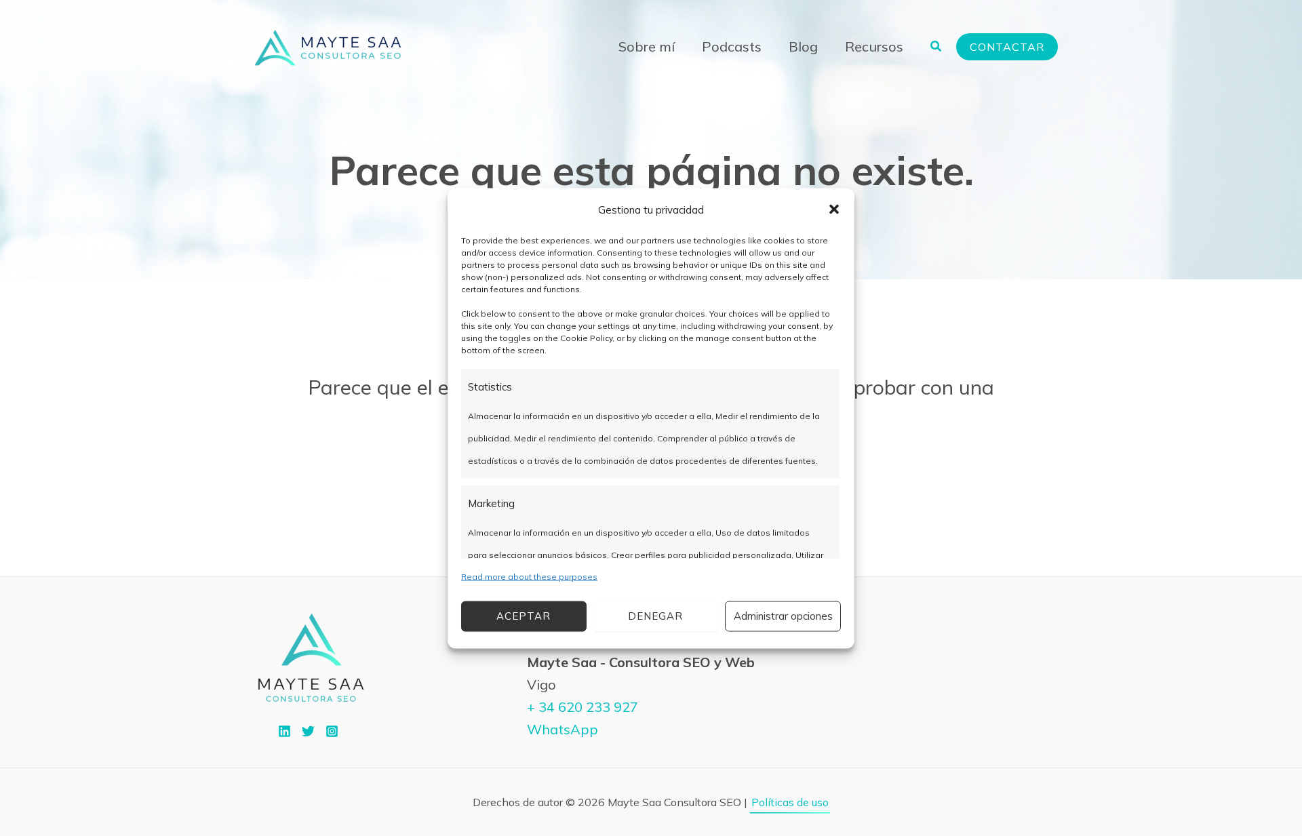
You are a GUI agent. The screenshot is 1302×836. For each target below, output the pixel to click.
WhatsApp (562, 729)
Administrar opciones (783, 616)
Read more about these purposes (529, 576)
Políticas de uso (790, 802)
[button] (834, 209)
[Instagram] (332, 731)
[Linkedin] (284, 731)
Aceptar (523, 616)
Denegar (655, 616)
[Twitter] (308, 731)
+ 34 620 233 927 (582, 706)
